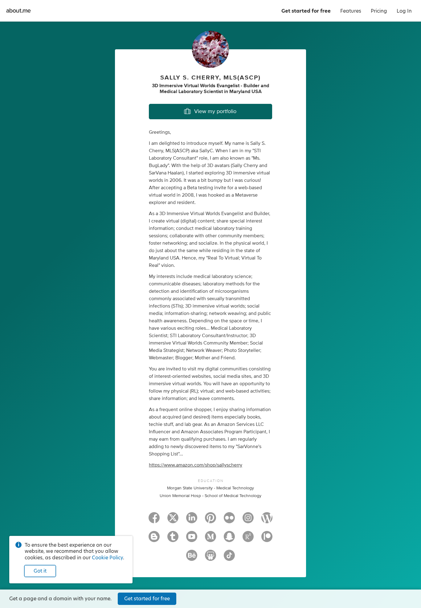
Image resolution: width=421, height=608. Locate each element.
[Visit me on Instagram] (248, 520)
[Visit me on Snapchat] (229, 539)
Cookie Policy (107, 557)
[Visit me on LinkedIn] (191, 520)
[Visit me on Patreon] (266, 539)
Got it (40, 570)
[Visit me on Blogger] (154, 539)
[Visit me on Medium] (210, 539)
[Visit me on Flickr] (229, 520)
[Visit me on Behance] (191, 558)
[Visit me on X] (172, 520)
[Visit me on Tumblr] (172, 539)
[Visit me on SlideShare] (210, 558)
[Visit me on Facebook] (154, 520)
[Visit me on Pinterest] (210, 520)
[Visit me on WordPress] (266, 520)
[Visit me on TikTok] (229, 558)
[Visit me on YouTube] (191, 539)
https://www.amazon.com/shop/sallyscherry (195, 465)
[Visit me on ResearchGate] (248, 539)
